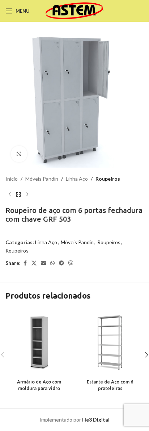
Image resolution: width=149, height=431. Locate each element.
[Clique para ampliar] (19, 154)
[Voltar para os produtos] (18, 194)
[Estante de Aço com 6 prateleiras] (110, 342)
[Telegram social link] (61, 263)
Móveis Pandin (41, 179)
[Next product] (27, 194)
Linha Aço (77, 179)
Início (11, 179)
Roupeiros (107, 179)
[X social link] (34, 263)
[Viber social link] (71, 263)
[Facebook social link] (25, 263)
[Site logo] (75, 10)
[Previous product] (9, 194)
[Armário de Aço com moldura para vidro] (39, 342)
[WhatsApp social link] (52, 263)
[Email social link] (43, 263)
